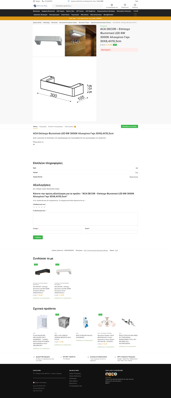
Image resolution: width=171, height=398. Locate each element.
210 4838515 (48, 1)
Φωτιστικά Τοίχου (84, 22)
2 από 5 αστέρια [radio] (37, 207)
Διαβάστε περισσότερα (42, 351)
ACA (85, 250)
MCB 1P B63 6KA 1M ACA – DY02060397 (84, 336)
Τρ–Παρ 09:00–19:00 (38, 388)
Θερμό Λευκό (134, 177)
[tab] (35, 126)
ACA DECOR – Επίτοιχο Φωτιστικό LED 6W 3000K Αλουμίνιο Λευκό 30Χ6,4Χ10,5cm (62, 290)
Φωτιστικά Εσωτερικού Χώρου (68, 22)
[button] (136, 13)
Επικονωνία (73, 383)
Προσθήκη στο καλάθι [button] (42, 301)
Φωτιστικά (55, 22)
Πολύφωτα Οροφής (106, 333)
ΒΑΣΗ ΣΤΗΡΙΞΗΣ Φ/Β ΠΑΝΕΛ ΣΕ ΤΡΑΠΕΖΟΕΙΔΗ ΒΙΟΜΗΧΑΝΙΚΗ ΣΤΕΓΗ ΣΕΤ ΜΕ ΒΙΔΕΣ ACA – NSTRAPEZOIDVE (128, 339)
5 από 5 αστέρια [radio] (44, 207)
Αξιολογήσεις (70, 126)
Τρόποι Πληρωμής (75, 373)
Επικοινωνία (125, 7)
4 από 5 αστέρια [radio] (42, 207)
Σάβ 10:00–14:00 (37, 390)
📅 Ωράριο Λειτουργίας (40, 382)
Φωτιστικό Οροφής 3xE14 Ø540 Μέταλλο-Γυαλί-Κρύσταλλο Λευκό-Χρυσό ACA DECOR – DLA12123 (106, 338)
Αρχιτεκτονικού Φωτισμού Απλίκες (101, 22)
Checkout (135, 7)
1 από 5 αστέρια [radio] (34, 207)
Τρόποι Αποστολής (75, 376)
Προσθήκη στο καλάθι (129, 126)
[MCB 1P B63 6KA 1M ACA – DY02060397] (85, 322)
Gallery (35, 126)
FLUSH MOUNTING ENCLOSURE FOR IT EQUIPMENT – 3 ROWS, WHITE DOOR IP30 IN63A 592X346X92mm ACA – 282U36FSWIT (41, 340)
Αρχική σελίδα (37, 22)
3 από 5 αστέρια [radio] (39, 207)
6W (137, 168)
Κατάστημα (46, 22)
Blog (136, 1)
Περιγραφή (42, 126)
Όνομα (36, 228)
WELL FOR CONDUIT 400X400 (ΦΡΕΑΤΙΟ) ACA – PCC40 (63, 337)
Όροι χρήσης (73, 381)
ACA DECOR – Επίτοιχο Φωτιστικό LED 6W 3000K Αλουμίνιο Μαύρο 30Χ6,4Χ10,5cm (41, 290)
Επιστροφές (73, 378)
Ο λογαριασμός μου (112, 7)
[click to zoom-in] (48, 40)
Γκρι (136, 172)
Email (87, 228)
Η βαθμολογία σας (39, 204)
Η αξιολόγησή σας (39, 210)
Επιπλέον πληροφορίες (55, 126)
